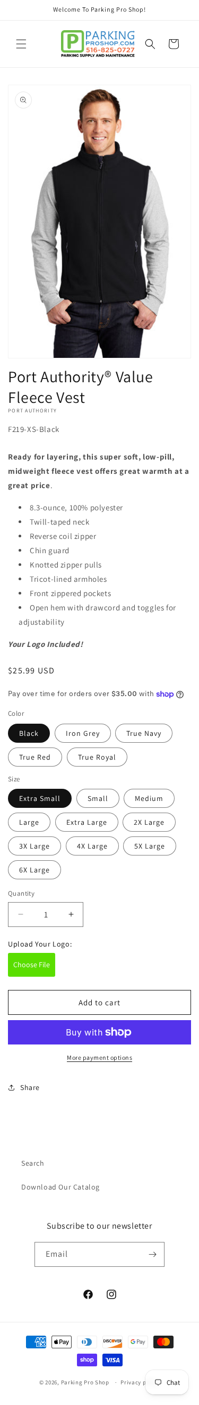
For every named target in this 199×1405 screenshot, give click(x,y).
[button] (21, 44)
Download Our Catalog (60, 1187)
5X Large (149, 846)
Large (29, 822)
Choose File (31, 964)
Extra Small (39, 798)
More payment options (99, 1057)
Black (29, 733)
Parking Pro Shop (85, 1382)
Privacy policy (140, 1382)
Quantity (21, 893)
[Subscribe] (152, 1254)
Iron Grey (83, 733)
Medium (149, 798)
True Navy (143, 733)
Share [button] (30, 1087)
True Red (35, 757)
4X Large (92, 846)
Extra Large (86, 822)
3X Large (34, 846)
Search (33, 1163)
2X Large (149, 822)
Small (98, 798)
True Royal (97, 757)
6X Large (34, 870)
